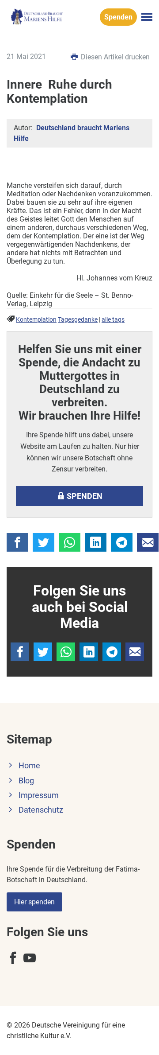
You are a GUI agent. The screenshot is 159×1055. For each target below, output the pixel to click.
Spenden (118, 17)
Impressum (39, 795)
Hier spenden (34, 902)
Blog (26, 780)
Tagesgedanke (78, 319)
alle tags (113, 319)
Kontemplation (36, 319)
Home (29, 765)
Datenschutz (41, 810)
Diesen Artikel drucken (114, 57)
